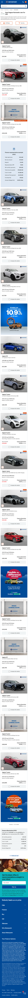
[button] (2, 2)
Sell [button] (3, 919)
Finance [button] (4, 909)
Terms (8, 990)
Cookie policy (14, 995)
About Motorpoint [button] (7, 932)
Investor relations (6, 995)
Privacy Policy (12, 895)
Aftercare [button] (4, 923)
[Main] (11, 2)
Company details (17, 992)
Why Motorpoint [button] (7, 928)
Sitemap (13, 990)
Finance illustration (21, 54)
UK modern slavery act (7, 992)
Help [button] (3, 905)
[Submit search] (25, 6)
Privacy (3, 990)
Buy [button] (3, 914)
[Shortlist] (26, 2)
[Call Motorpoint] (23, 2)
